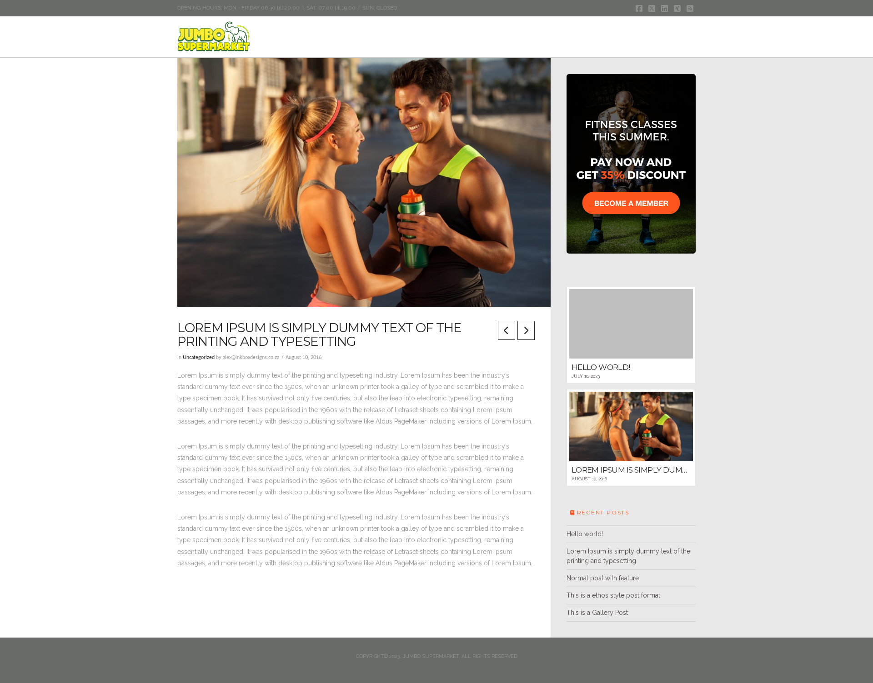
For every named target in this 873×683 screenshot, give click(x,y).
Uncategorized (199, 357)
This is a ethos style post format (613, 595)
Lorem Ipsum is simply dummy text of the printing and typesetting (628, 556)
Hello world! (585, 534)
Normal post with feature (603, 578)
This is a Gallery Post (597, 612)
